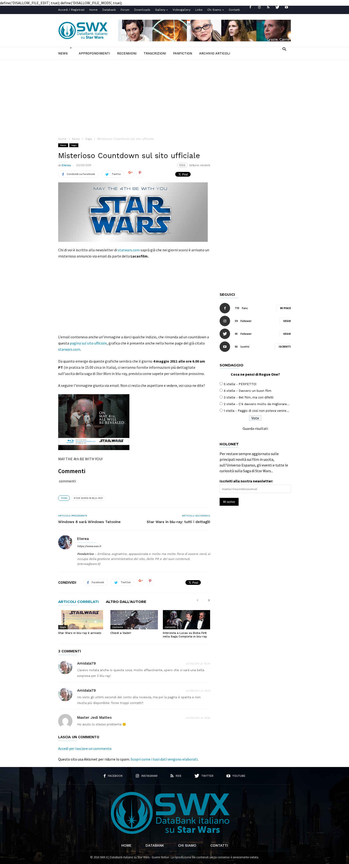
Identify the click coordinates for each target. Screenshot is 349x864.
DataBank (155, 845)
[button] (284, 49)
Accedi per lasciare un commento (85, 748)
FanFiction (182, 53)
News (63, 53)
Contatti (234, 9)
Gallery (160, 9)
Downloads (142, 9)
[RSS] (268, 7)
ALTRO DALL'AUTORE (126, 602)
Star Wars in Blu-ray (88, 498)
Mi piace (285, 308)
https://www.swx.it (89, 546)
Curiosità (117, 627)
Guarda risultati (255, 428)
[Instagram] (259, 7)
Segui (287, 321)
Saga (73, 145)
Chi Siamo (214, 9)
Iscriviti (285, 346)
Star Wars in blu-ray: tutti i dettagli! (178, 522)
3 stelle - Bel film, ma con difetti (249, 397)
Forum (125, 9)
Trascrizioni (155, 53)
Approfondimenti (94, 53)
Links (199, 9)
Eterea (66, 165)
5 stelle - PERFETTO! (240, 384)
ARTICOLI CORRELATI (78, 602)
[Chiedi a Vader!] (134, 619)
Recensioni (127, 53)
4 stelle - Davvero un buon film (247, 391)
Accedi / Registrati (71, 9)
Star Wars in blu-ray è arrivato (79, 633)
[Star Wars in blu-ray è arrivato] (81, 619)
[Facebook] (250, 7)
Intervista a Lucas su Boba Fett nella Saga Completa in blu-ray (185, 634)
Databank (109, 9)
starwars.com (129, 250)
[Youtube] (286, 7)
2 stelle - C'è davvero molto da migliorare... (257, 404)
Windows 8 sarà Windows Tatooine (89, 522)
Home (93, 9)
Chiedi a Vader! (120, 633)
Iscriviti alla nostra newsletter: (246, 481)
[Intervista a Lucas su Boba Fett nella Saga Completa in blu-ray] (186, 619)
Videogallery (181, 9)
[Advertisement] (174, 95)
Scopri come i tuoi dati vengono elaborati (164, 759)
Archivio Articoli (214, 53)
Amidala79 (86, 663)
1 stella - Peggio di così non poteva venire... (256, 411)
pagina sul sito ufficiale (88, 343)
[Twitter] (277, 7)
